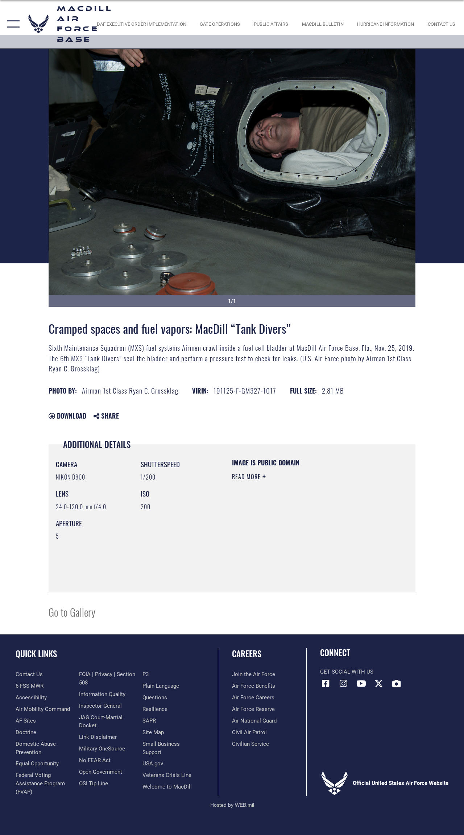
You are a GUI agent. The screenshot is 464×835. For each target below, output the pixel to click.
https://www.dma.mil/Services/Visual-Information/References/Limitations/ (297, 538)
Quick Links (36, 654)
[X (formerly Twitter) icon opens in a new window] (378, 683)
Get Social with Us (346, 672)
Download (70, 415)
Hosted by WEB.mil (232, 805)
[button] (12, 24)
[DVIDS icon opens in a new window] (396, 683)
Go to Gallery (72, 612)
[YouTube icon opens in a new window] (361, 683)
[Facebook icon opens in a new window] (325, 683)
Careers (246, 654)
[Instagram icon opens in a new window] (343, 683)
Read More (247, 476)
